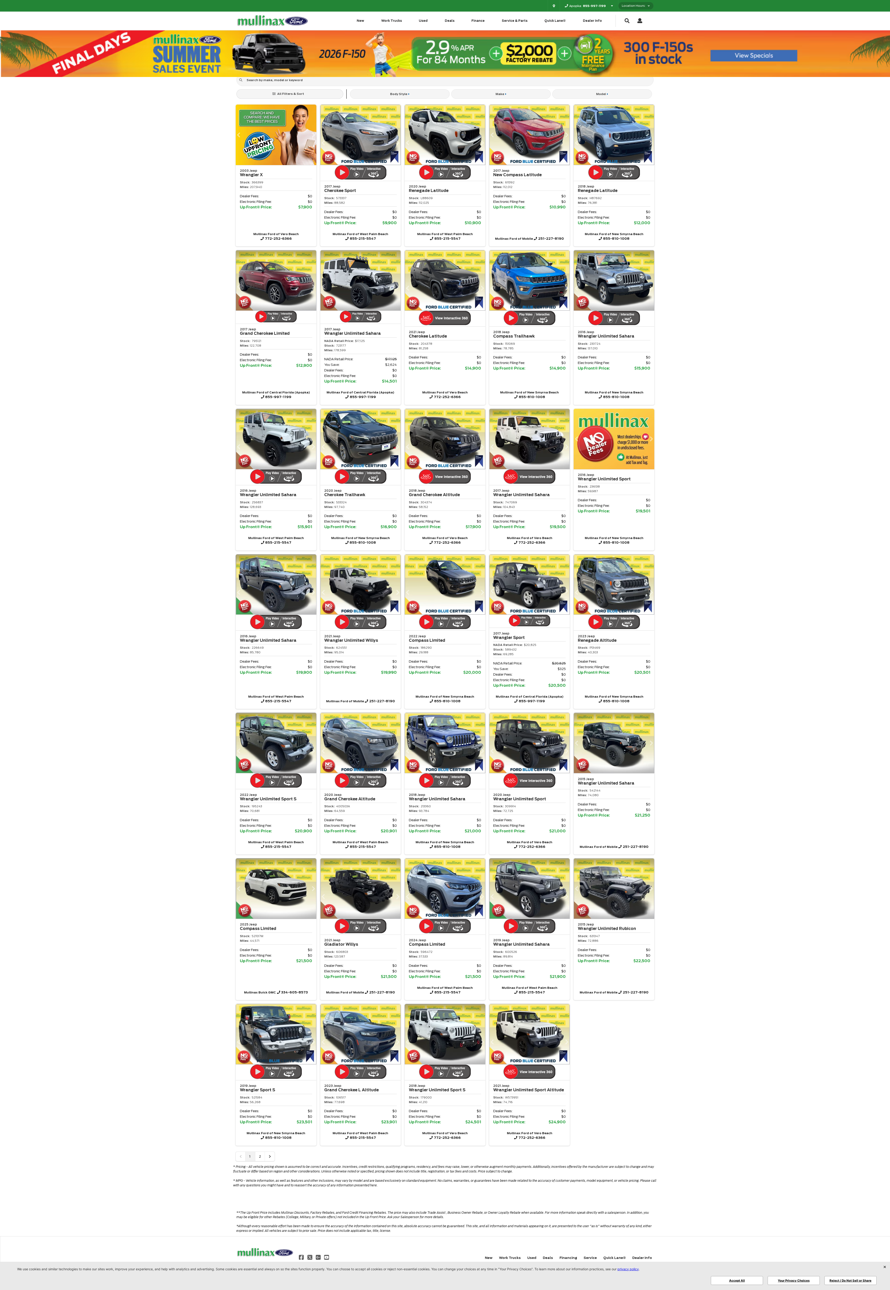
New (360, 20)
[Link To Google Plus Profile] (319, 1257)
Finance (478, 20)
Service (590, 1258)
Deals (450, 20)
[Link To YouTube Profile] (326, 1257)
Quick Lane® (555, 20)
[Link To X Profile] (310, 1257)
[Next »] (270, 1156)
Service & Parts (515, 20)
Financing (568, 1258)
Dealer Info (592, 20)
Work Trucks (391, 20)
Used (423, 20)
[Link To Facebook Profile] (302, 1257)
